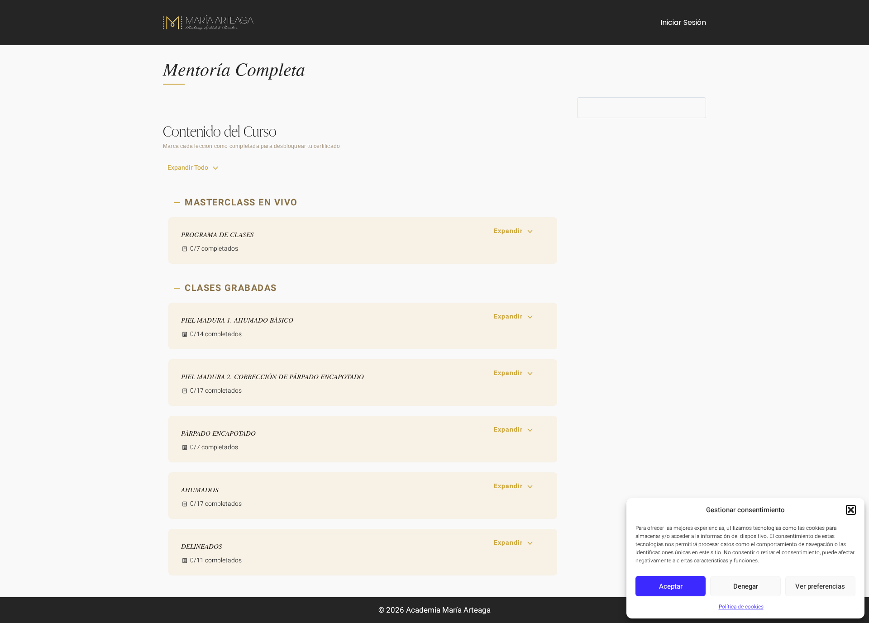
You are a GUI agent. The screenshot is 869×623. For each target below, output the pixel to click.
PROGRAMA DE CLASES (217, 234)
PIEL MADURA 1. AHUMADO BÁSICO (237, 319)
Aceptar (671, 586)
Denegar (745, 586)
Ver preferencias (820, 586)
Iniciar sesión (683, 22)
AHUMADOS (200, 489)
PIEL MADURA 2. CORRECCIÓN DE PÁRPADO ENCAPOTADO (272, 376)
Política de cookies (741, 607)
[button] (850, 509)
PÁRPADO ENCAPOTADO (218, 433)
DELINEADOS (201, 546)
